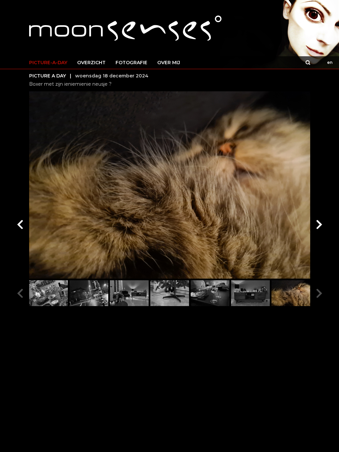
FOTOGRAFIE (131, 63)
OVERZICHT (91, 63)
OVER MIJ (168, 63)
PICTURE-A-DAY (48, 63)
